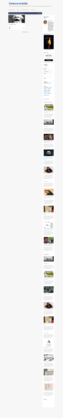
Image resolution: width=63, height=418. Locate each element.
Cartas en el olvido (18, 3)
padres (49, 93)
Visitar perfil (49, 31)
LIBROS (18, 9)
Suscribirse (49, 60)
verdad (45, 90)
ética (49, 90)
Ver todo (39, 13)
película (45, 93)
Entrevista (33, 9)
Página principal (12, 9)
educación (46, 87)
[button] (23, 28)
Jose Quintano (50, 20)
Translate (49, 83)
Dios (50, 87)
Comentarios (46, 65)
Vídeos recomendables (25, 9)
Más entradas (25, 32)
